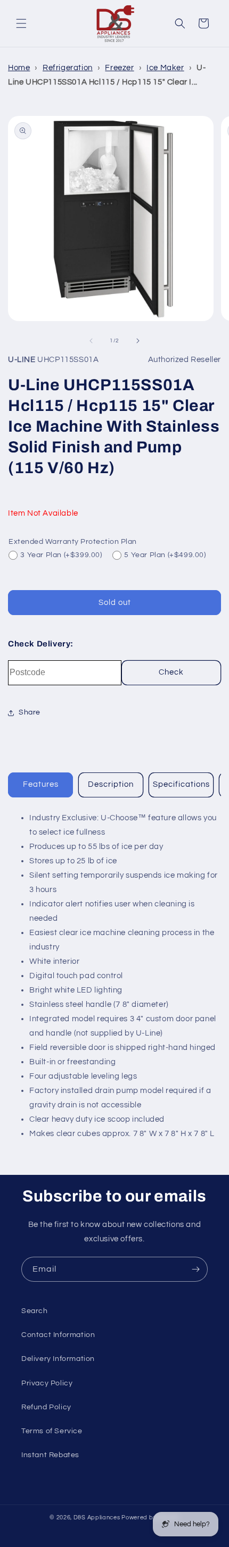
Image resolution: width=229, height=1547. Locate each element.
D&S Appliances (96, 1517)
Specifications (181, 784)
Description (111, 784)
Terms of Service (52, 1431)
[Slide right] (138, 340)
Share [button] (29, 712)
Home (19, 68)
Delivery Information (58, 1359)
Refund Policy (46, 1407)
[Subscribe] (195, 1269)
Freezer (119, 68)
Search (34, 1311)
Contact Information (58, 1335)
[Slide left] (91, 340)
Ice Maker (165, 68)
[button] (21, 23)
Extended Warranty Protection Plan (73, 541)
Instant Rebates (50, 1455)
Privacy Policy (46, 1383)
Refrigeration (68, 68)
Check (171, 672)
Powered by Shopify (150, 1517)
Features (41, 784)
